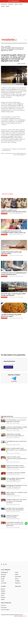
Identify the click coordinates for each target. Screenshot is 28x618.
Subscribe (14, 381)
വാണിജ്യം (17, 580)
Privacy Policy (4, 607)
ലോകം (16, 578)
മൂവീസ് (16, 574)
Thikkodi (2, 599)
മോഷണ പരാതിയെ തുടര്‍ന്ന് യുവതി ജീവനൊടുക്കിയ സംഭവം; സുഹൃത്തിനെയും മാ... (16, 450)
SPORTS (3, 6)
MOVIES (7, 6)
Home (2, 46)
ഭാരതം (16, 572)
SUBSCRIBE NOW (8, 367)
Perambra (3, 597)
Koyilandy (3, 591)
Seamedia (25, 616)
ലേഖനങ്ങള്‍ (18, 576)
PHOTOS (20, 4)
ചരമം (2, 580)
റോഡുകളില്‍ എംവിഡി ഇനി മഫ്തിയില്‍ (15, 472)
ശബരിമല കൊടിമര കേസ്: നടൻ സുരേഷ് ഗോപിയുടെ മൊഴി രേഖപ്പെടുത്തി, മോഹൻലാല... (16, 501)
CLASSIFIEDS (10, 4)
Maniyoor (3, 589)
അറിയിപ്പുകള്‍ (4, 572)
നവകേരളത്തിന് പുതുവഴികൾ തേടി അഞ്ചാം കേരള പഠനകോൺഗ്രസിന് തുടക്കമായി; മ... (14, 524)
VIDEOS (16, 4)
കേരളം (2, 578)
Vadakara (3, 593)
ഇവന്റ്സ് (3, 576)
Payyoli (2, 595)
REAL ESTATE (4, 4)
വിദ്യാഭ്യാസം (18, 583)
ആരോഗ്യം (3, 574)
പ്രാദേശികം (4, 583)
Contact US (3, 605)
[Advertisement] (14, 23)
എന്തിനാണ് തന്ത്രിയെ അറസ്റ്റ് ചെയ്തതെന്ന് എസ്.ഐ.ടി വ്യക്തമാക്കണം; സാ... (16, 458)
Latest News (7, 46)
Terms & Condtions (5, 609)
